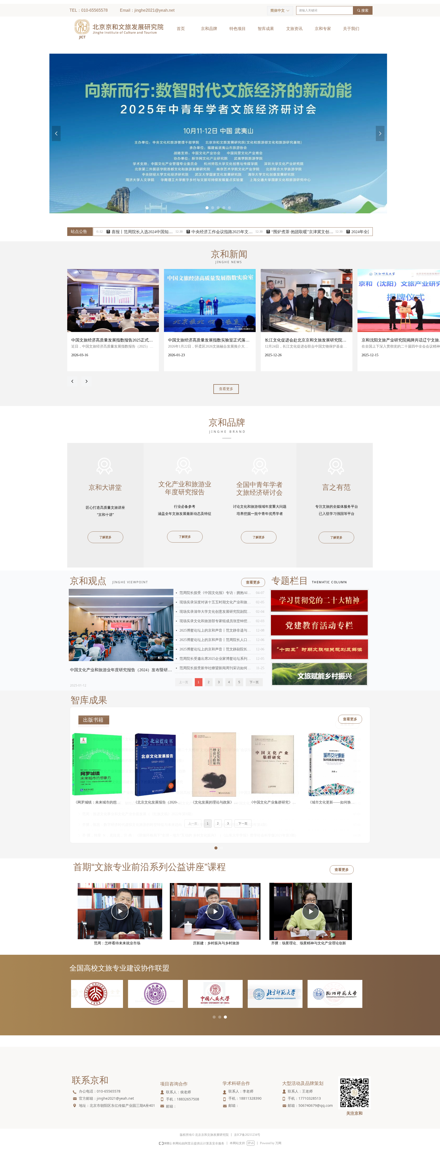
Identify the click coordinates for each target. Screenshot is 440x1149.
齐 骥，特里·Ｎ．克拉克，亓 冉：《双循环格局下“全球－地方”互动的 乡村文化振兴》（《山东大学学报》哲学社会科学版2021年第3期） (190, 830)
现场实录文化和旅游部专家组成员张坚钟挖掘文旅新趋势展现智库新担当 (216, 621)
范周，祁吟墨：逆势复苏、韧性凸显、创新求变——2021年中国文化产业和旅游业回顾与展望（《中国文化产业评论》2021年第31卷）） (189, 798)
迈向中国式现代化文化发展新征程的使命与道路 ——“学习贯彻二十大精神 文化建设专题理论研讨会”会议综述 (168, 745)
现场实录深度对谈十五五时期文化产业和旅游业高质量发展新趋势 (216, 602)
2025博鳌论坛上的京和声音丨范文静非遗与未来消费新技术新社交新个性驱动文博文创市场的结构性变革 (216, 630)
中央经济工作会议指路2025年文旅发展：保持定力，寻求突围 (188, 232)
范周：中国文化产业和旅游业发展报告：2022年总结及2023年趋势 (134, 766)
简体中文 (277, 10)
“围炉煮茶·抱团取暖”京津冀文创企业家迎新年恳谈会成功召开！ (268, 232)
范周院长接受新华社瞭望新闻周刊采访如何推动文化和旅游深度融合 (217, 668)
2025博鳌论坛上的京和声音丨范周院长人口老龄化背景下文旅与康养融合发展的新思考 (216, 640)
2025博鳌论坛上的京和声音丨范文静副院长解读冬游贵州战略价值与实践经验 (216, 649)
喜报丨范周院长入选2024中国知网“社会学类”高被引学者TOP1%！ (109, 232)
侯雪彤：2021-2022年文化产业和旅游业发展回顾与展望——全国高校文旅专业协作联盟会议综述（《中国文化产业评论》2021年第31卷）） (191, 788)
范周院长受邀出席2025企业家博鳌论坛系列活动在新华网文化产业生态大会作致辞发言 (216, 659)
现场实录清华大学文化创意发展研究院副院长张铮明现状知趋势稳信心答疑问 (216, 612)
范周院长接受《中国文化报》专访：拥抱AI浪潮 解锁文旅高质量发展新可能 (216, 593)
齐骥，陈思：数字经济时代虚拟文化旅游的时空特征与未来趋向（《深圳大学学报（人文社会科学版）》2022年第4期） (175, 820)
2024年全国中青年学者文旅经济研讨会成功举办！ (348, 232)
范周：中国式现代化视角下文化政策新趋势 (116, 734)
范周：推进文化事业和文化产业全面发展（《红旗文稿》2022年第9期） (138, 809)
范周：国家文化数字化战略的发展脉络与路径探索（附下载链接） (134, 756)
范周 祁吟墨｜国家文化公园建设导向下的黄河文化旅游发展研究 (132, 777)
